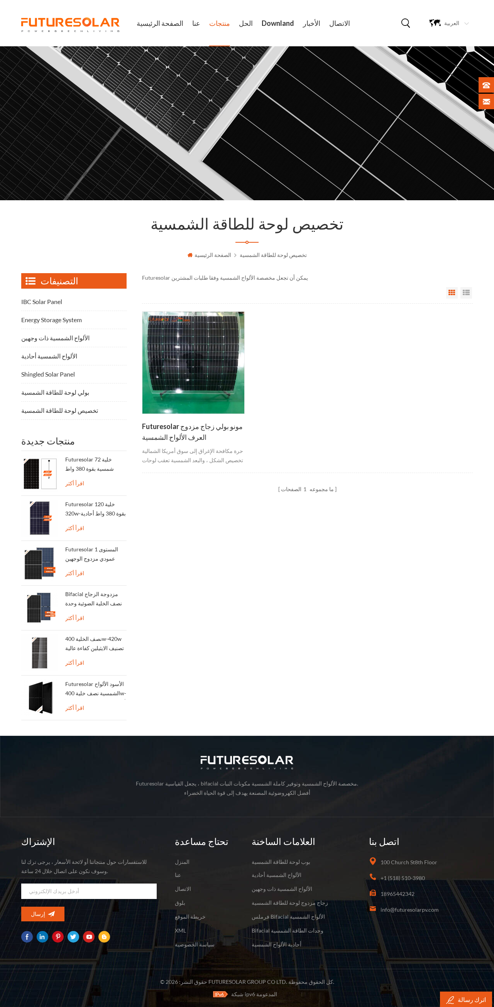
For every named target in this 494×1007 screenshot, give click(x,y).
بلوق (180, 902)
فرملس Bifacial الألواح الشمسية (288, 916)
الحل (246, 23)
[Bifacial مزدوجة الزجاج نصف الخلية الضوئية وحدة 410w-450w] (39, 608)
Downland (278, 23)
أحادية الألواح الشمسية (276, 944)
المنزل (182, 861)
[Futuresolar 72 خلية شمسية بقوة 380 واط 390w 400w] (39, 473)
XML (180, 930)
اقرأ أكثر (74, 483)
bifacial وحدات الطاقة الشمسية (287, 930)
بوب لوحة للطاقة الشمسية (281, 861)
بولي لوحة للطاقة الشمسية (55, 392)
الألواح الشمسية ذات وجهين (55, 337)
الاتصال (339, 23)
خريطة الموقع (190, 916)
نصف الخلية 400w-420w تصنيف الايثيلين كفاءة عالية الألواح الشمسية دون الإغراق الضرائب (94, 644)
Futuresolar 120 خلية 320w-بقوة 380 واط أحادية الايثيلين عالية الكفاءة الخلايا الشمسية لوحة (95, 510)
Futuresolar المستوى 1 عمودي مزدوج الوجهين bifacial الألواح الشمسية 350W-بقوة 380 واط (92, 555)
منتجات (219, 23)
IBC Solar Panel (41, 301)
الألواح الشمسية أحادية (49, 356)
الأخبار (311, 23)
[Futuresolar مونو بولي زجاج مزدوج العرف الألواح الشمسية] (193, 362)
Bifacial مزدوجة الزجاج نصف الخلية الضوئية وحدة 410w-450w (93, 600)
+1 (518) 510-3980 (403, 878)
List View (466, 293)
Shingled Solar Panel (48, 374)
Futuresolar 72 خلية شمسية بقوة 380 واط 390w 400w (89, 465)
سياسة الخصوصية (195, 944)
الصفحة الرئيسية (160, 23)
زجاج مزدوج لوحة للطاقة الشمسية (290, 902)
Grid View (452, 293)
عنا (196, 23)
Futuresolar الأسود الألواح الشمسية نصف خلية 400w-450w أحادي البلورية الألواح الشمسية (95, 690)
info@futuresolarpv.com (410, 909)
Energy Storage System (51, 319)
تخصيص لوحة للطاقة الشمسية (273, 255)
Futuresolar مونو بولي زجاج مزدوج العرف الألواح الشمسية (192, 431)
